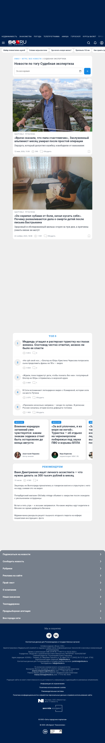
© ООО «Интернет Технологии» (52, 725)
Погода (37, 36)
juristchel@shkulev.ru (80, 661)
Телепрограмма (52, 36)
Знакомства (25, 36)
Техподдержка (11, 604)
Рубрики (7, 568)
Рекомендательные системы (52, 691)
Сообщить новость (13, 561)
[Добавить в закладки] (89, 151)
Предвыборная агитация (16, 611)
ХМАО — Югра (20, 59)
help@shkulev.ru (58, 663)
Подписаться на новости (16, 554)
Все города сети (12, 618)
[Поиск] (88, 43)
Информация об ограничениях (52, 684)
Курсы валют (89, 36)
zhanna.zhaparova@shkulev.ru (43, 671)
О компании (9, 589)
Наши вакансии (11, 596)
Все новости (35, 59)
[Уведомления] (95, 43)
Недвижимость (9, 36)
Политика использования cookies (52, 687)
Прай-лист (8, 582)
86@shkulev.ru (64, 659)
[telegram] (49, 635)
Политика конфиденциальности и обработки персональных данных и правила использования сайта (52, 695)
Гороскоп (76, 36)
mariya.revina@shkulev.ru (43, 675)
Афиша (65, 36)
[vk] (56, 635)
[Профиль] (101, 43)
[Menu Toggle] (3, 43)
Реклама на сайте (12, 575)
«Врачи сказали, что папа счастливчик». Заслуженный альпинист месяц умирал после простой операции (51, 139)
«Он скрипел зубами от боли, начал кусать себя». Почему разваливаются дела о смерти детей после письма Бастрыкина (49, 219)
